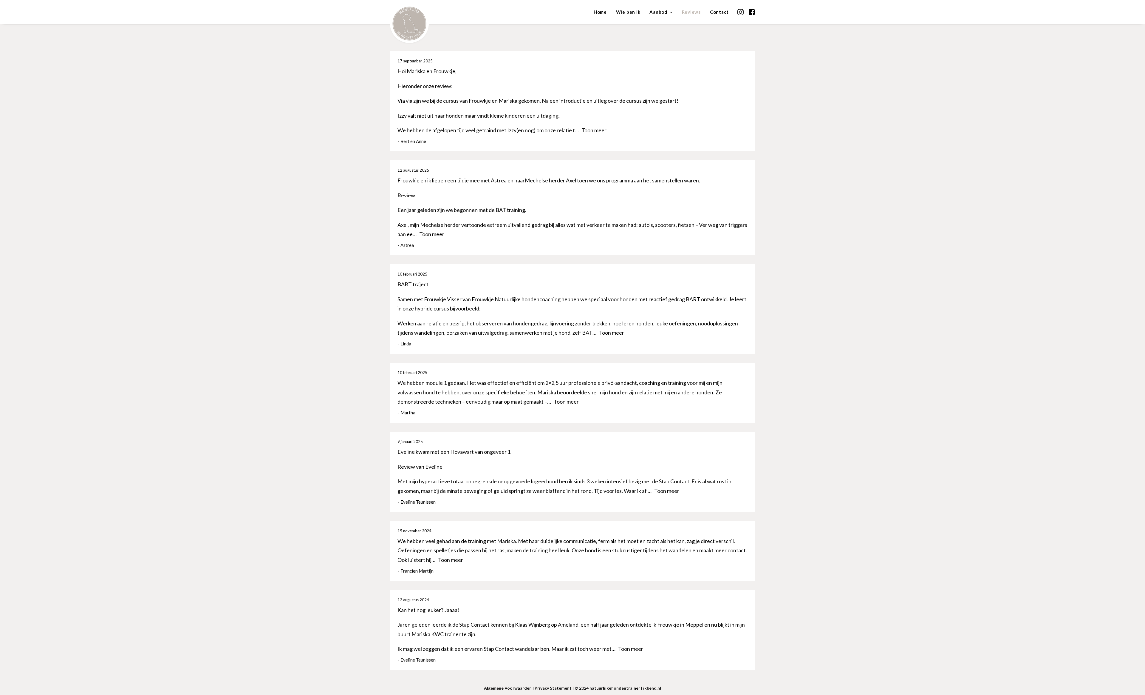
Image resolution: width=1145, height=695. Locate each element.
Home (600, 12)
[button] (741, 12)
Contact (719, 12)
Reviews (691, 12)
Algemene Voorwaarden (508, 688)
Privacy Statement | (555, 688)
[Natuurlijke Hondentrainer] (409, 13)
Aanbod (658, 12)
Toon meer (593, 130)
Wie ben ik (628, 12)
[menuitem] (600, 12)
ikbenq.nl (652, 688)
